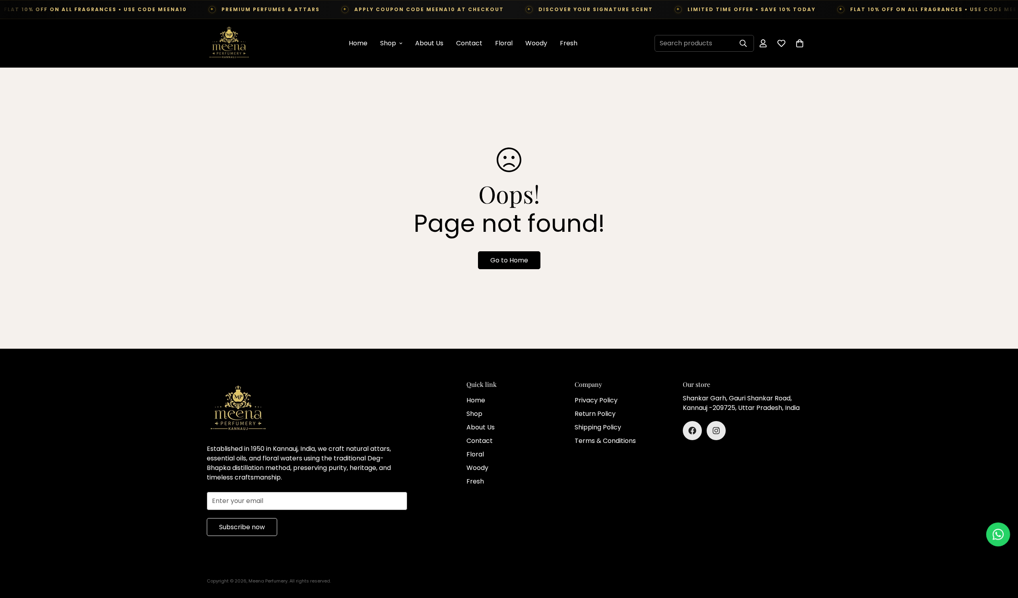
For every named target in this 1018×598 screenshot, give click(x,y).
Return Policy (595, 413)
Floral (504, 43)
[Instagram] (716, 430)
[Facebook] (692, 430)
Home (358, 43)
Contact (469, 43)
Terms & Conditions (605, 440)
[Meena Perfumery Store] (229, 43)
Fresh (568, 43)
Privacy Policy (596, 400)
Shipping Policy (598, 427)
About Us (429, 43)
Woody (536, 43)
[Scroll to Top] (1002, 555)
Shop (388, 43)
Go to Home (509, 260)
